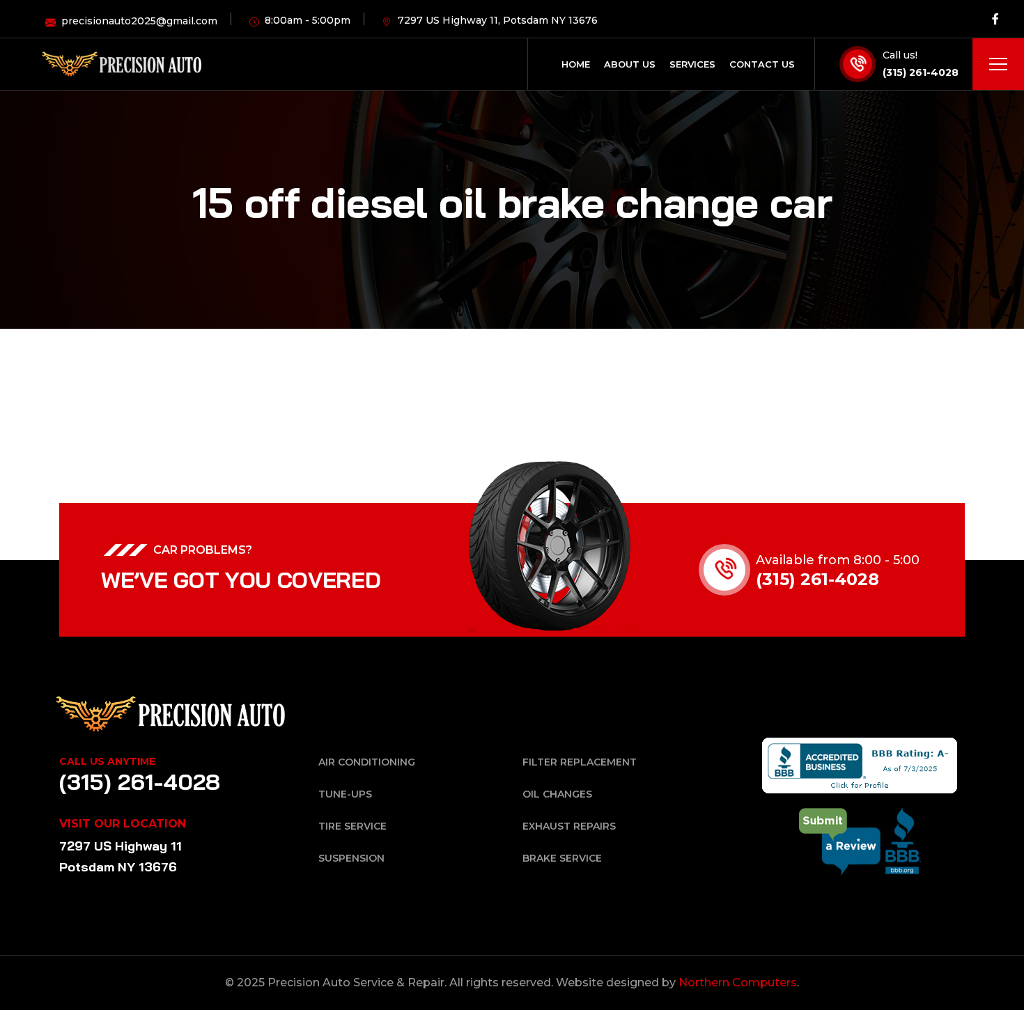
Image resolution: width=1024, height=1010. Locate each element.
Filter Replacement (579, 762)
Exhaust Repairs (569, 826)
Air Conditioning (366, 762)
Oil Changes (557, 794)
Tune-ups (345, 794)
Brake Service (562, 858)
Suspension (351, 858)
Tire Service (352, 826)
